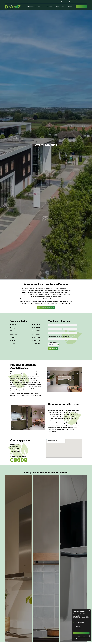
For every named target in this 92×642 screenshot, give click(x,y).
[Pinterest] (25, 460)
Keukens (40, 6)
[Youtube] (18, 460)
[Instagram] (15, 460)
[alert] (81, 625)
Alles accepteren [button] (81, 633)
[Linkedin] (22, 460)
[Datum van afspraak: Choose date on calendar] (58, 344)
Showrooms (70, 6)
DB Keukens (34, 298)
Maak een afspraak (53, 348)
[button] (81, 638)
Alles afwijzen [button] (81, 636)
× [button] (89, 610)
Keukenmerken (49, 6)
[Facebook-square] (11, 460)
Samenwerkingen (60, 6)
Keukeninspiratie (30, 6)
